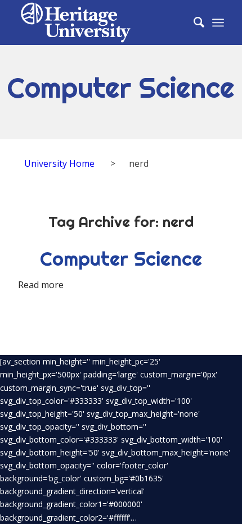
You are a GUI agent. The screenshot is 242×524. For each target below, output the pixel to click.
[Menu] (218, 22)
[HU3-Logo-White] (100, 22)
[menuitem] (193, 22)
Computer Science (121, 259)
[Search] (193, 22)
